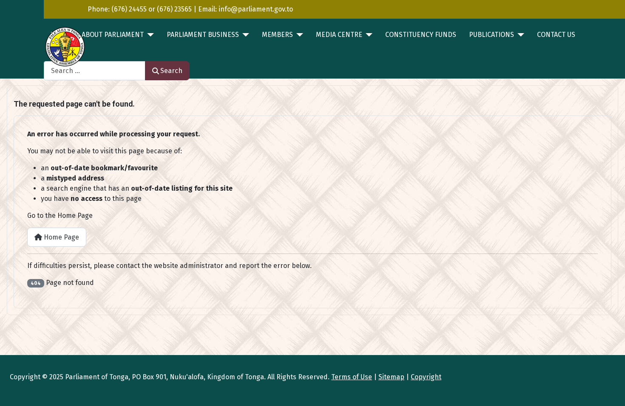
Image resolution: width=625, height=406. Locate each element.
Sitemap (391, 377)
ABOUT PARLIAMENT (113, 35)
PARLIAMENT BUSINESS (203, 35)
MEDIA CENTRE (339, 35)
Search (171, 71)
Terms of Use (351, 377)
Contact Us (556, 35)
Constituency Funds (420, 35)
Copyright (426, 377)
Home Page (60, 237)
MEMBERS (277, 35)
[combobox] (94, 70)
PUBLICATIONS (491, 35)
